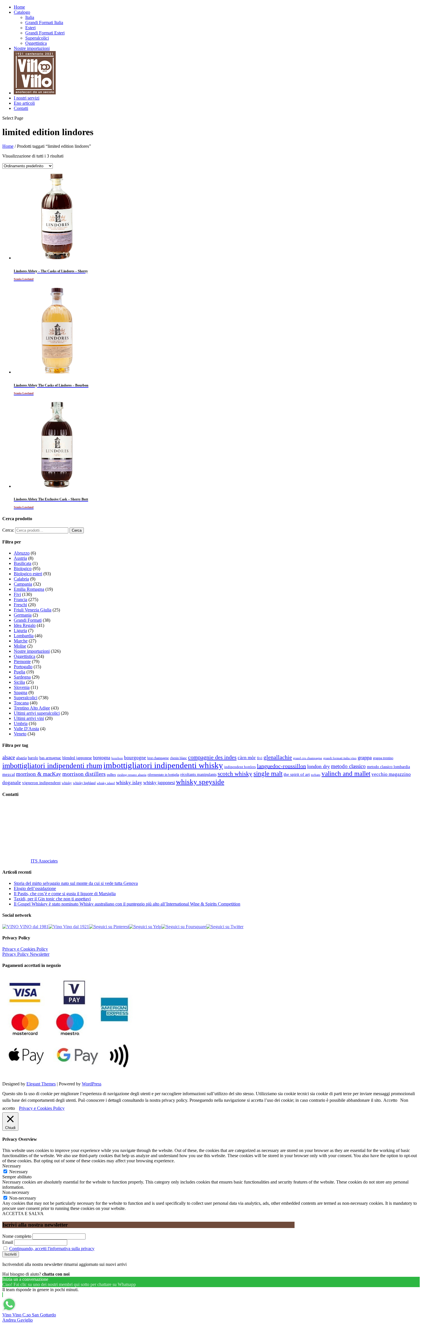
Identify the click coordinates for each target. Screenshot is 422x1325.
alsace (8, 757)
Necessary (18, 1171)
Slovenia (22, 687)
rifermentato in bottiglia (163, 775)
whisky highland (84, 783)
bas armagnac (50, 758)
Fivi (17, 594)
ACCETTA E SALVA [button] (23, 1213)
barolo (33, 757)
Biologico (23, 568)
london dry (318, 766)
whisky (67, 783)
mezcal (8, 774)
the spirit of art (297, 774)
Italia (29, 17)
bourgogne (135, 757)
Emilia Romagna (29, 589)
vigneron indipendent (41, 782)
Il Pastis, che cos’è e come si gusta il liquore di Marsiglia (65, 893)
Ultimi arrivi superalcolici (37, 713)
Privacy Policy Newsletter (25, 954)
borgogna (101, 757)
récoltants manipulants (198, 774)
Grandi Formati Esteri (45, 32)
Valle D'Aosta (26, 728)
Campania (23, 584)
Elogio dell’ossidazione (35, 888)
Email (7, 1242)
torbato (315, 774)
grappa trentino (383, 758)
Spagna (20, 692)
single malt (267, 773)
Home (19, 7)
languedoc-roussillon (281, 766)
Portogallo (23, 666)
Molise (20, 646)
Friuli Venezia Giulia (32, 609)
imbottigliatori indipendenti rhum (52, 765)
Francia (20, 599)
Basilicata (22, 563)
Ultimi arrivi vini (29, 718)
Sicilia (19, 682)
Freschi (20, 604)
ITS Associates (44, 860)
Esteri (30, 27)
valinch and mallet (346, 773)
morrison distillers (84, 774)
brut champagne (158, 758)
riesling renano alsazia (131, 774)
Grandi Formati (28, 620)
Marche (21, 640)
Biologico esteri (28, 573)
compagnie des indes (212, 757)
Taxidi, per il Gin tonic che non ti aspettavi (52, 898)
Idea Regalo (25, 625)
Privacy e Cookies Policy (25, 949)
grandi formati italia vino (340, 758)
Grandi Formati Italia (44, 22)
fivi (259, 758)
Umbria (21, 723)
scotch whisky (235, 773)
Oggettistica (36, 43)
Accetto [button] (390, 1100)
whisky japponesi (159, 782)
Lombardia (24, 635)
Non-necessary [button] (15, 1192)
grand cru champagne (307, 758)
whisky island (106, 783)
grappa (365, 757)
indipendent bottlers (240, 767)
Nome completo (16, 1236)
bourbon (117, 758)
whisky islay (129, 782)
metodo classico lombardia (388, 767)
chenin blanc (178, 758)
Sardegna (22, 677)
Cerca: (8, 530)
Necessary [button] (11, 1165)
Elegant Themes (41, 1083)
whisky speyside (200, 782)
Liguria (20, 630)
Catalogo (22, 12)
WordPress (91, 1083)
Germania (23, 615)
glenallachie (278, 757)
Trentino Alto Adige (32, 708)
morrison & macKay (38, 774)
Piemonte (22, 661)
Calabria (21, 578)
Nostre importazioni (32, 48)
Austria (20, 558)
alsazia (21, 757)
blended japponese (77, 757)
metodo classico (348, 766)
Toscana (21, 702)
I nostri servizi (26, 98)
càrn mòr (247, 757)
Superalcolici (37, 38)
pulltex (111, 775)
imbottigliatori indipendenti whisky (163, 765)
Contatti (21, 108)
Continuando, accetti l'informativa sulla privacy (51, 1248)
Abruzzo (22, 553)
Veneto (20, 733)
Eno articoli (24, 103)
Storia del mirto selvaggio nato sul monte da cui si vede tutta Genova (76, 883)
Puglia (19, 671)
